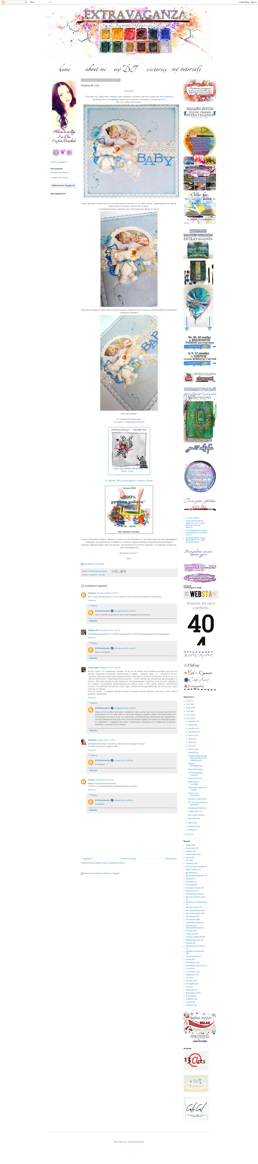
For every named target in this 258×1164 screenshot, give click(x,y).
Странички (93, 575)
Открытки (190, 934)
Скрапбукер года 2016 (195, 965)
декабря (192, 721)
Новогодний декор (193, 922)
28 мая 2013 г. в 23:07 (106, 740)
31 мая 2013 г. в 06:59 (123, 800)
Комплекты (190, 891)
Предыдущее (170, 859)
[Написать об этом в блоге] (116, 571)
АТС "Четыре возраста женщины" (197, 803)
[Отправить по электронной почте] (113, 571)
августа (191, 735)
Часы (188, 987)
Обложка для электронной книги (194, 927)
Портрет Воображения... (195, 765)
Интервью (190, 882)
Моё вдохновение (193, 910)
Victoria (91, 780)
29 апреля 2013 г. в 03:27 (107, 593)
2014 (188, 715)
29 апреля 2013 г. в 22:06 (109, 668)
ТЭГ (187, 978)
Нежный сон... (194, 752)
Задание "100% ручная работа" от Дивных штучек (130, 480)
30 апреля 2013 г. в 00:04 (124, 708)
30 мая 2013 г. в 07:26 (104, 780)
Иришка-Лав (93, 630)
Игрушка (189, 879)
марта (191, 823)
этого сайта (140, 203)
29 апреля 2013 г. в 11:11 (110, 630)
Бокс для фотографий (195, 866)
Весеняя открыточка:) (197, 799)
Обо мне (189, 931)
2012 (188, 834)
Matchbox (190, 1005)
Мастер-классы (192, 907)
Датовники (190, 873)
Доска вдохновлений (194, 876)
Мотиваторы (191, 916)
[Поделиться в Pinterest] (124, 571)
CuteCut (189, 1002)
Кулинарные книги (193, 894)
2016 (188, 708)
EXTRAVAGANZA (102, 611)
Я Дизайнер (191, 993)
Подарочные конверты (195, 946)
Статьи (189, 968)
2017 (188, 704)
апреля (191, 749)
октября (192, 728)
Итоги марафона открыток (195, 774)
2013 (188, 718)
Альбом (189, 851)
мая (190, 746)
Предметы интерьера (195, 951)
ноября (191, 725)
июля (190, 739)
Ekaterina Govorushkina (59, 172)
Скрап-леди (93, 668)
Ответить (92, 600)
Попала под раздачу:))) (193, 794)
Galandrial (92, 740)
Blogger (141, 1142)
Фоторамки (190, 984)
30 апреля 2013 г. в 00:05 (124, 611)
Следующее (87, 859)
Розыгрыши (191, 963)
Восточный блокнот (196, 815)
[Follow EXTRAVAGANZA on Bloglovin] (63, 187)
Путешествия (191, 956)
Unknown (92, 593)
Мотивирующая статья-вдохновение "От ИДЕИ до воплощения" (196, 540)
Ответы (94, 606)
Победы (189, 943)
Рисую (188, 959)
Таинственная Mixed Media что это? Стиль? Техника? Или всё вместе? (195, 524)
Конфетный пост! (195, 778)
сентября (192, 732)
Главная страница (128, 859)
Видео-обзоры (192, 869)
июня (190, 742)
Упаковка (189, 981)
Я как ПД (101, 575)
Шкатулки (190, 990)
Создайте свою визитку (59, 177)
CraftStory (190, 999)
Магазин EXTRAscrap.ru (196, 897)
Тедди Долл (191, 975)
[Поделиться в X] (119, 571)
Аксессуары (191, 848)
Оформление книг (193, 940)
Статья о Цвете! (192, 518)
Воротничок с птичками (193, 783)
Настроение (191, 920)
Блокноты (190, 863)
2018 (188, 701)
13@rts (189, 845)
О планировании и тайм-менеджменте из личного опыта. (196, 532)
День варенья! (194, 818)
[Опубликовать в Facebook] (121, 571)
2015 (188, 711)
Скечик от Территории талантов (130, 422)
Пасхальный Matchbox (197, 808)
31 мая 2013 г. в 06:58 (123, 760)
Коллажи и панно (193, 888)
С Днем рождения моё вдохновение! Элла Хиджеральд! (197, 758)
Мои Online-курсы (193, 913)
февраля (192, 826)
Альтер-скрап (191, 854)
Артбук (189, 857)
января (191, 830)
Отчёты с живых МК (194, 937)
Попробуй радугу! (195, 769)
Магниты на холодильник (196, 902)
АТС (187, 860)
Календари (190, 885)
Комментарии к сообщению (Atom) (110, 863)
